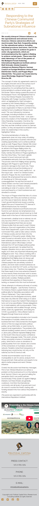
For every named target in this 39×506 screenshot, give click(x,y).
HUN (19, 3)
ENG (23, 3)
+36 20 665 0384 (19, 465)
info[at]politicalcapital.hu (19, 487)
